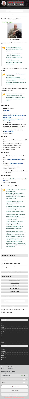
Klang (2, 355)
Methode (3, 325)
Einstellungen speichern (14, 394)
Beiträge (3, 327)
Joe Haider (6, 110)
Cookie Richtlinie (8, 397)
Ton (2, 362)
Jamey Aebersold (8, 115)
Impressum (21, 397)
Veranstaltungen (4, 364)
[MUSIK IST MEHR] (14, 5)
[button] (27, 8)
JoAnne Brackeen (7, 117)
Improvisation (4, 353)
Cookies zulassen (14, 386)
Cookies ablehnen (14, 390)
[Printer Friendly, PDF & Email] (7, 22)
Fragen (2, 331)
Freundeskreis (4, 338)
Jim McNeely (10, 120)
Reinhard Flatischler (9, 131)
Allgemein (3, 349)
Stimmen (3, 329)
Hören (2, 333)
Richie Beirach (22, 115)
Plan (2, 340)
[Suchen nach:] (14, 11)
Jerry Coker (5, 119)
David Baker (16, 115)
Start (2, 323)
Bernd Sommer (4, 335)
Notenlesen (3, 357)
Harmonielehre (4, 351)
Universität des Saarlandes (15, 128)
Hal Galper (17, 119)
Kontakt (2, 342)
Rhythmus (3, 359)
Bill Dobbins (11, 119)
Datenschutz (16, 397)
